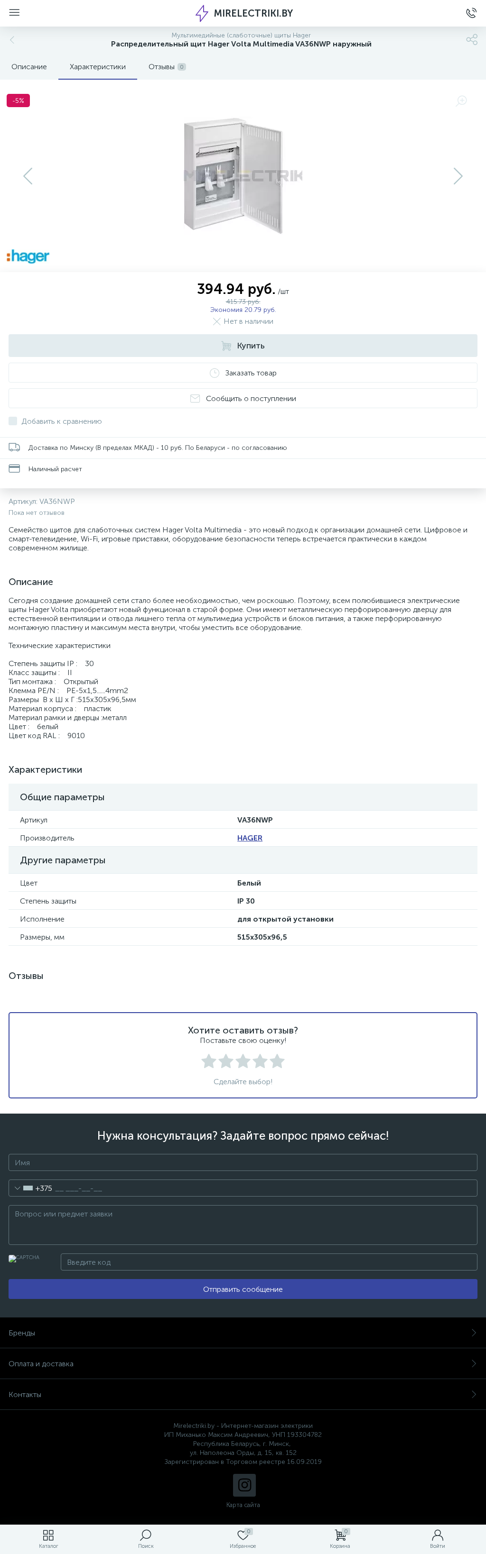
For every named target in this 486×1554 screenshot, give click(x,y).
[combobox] (30, 1188)
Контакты (25, 1394)
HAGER (249, 837)
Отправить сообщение (243, 1289)
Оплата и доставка (41, 1363)
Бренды (22, 1332)
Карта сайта (243, 1504)
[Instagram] (244, 1485)
